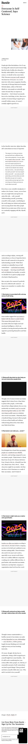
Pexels (8, 715)
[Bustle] (6, 2)
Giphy (12, 715)
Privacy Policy (9, 740)
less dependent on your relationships (14, 639)
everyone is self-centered (17, 77)
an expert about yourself (13, 159)
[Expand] (20, 729)
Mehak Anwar (6, 58)
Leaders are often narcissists (10, 543)
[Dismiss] (25, 729)
